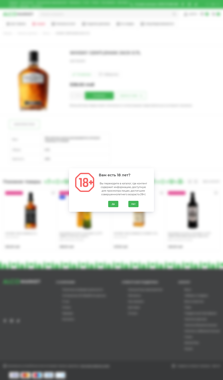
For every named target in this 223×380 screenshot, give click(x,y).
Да (113, 204)
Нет (133, 204)
